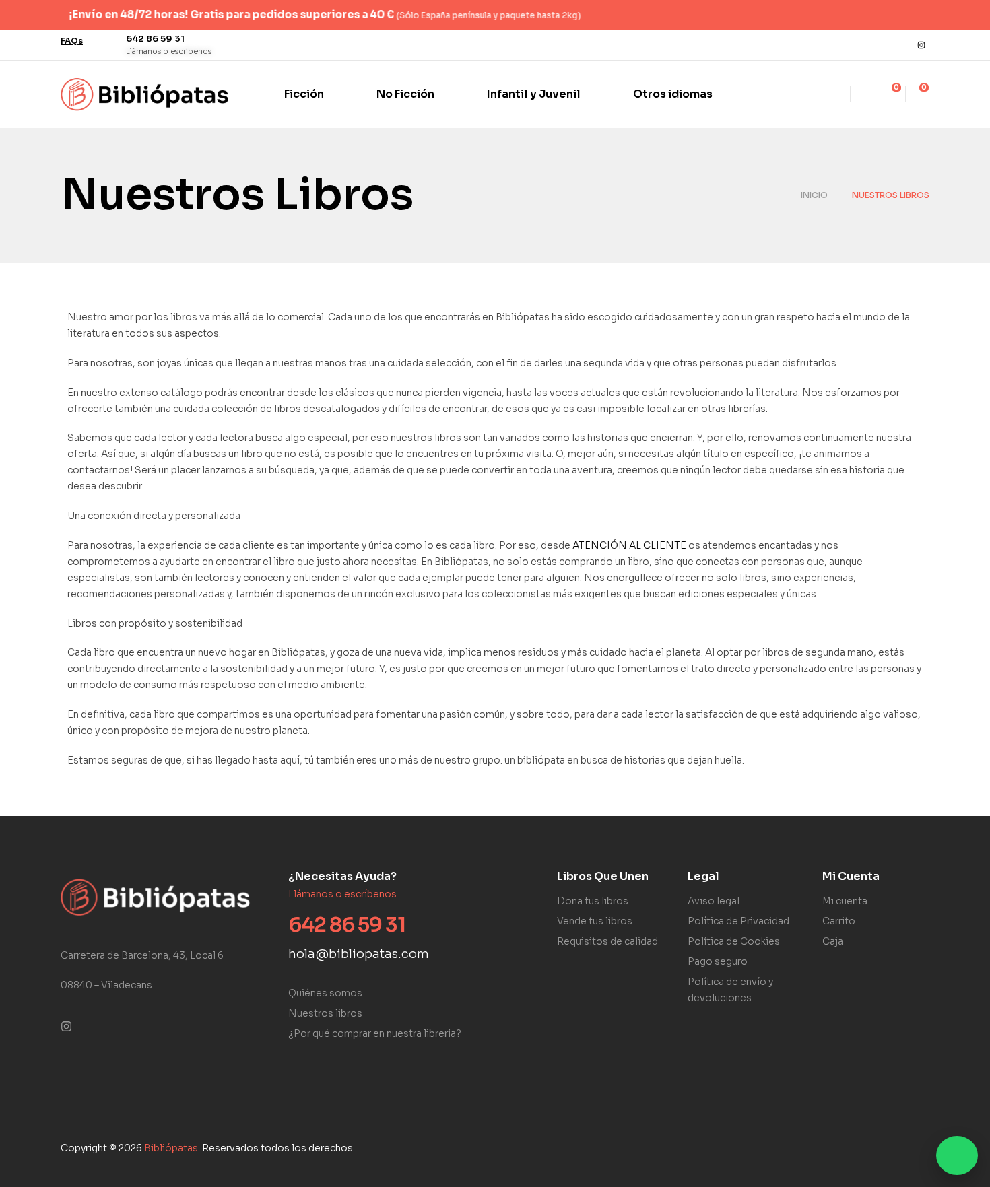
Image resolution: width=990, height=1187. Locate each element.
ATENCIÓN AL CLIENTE (629, 545)
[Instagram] (921, 45)
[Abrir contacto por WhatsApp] (957, 1155)
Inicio (814, 195)
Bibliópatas (171, 1148)
